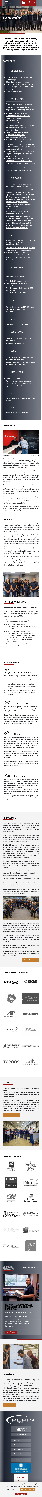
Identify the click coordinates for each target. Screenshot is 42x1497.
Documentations (19, 1445)
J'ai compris (21, 1494)
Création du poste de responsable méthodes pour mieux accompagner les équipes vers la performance (20, 199)
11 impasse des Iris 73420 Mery (21, 1429)
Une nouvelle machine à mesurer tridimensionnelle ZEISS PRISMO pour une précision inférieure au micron (19, 218)
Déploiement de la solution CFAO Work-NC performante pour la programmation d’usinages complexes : (20, 146)
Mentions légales (19, 1454)
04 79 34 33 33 (21, 1434)
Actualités (17, 1460)
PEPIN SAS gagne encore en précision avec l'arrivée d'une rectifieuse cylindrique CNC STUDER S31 (19, 211)
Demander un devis (31, 960)
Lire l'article (11, 1332)
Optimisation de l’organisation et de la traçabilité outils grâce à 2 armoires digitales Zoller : (20, 153)
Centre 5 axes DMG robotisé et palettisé (20, 248)
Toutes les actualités (30, 1267)
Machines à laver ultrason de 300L (18, 250)
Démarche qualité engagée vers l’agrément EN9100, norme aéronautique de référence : (17, 134)
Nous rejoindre (9, 1405)
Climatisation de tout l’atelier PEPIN (19, 255)
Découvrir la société (11, 1115)
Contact (17, 1440)
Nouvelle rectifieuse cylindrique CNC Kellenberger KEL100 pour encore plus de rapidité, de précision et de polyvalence (20, 192)
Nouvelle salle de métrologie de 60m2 (19, 252)
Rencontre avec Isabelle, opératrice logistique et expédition (19, 1307)
